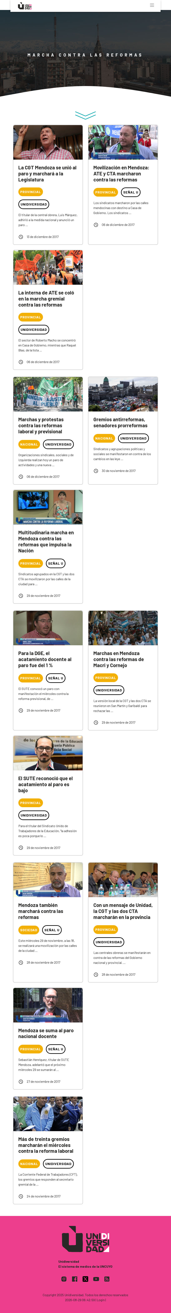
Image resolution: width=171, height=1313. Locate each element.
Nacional (29, 444)
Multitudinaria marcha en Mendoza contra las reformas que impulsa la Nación (46, 541)
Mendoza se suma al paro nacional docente (46, 1033)
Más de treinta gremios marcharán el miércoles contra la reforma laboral (45, 1145)
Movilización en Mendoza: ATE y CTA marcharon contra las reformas (121, 173)
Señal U (130, 192)
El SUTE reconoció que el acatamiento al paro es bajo (45, 784)
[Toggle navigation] (152, 5)
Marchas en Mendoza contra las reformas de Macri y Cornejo (118, 659)
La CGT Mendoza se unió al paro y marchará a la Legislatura (47, 173)
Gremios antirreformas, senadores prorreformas (120, 422)
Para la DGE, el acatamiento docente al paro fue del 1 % (45, 659)
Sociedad (28, 930)
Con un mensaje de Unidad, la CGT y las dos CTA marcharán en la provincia (123, 911)
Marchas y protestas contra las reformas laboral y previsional (41, 425)
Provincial (30, 192)
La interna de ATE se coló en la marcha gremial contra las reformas (46, 298)
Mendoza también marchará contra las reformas (40, 911)
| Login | (101, 1300)
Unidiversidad (34, 204)
